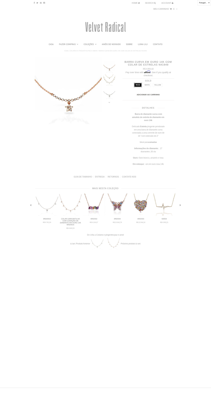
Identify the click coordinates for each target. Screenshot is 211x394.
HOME (135, 3)
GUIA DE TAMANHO (83, 177)
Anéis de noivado (111, 44)
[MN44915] (47, 215)
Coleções (89, 44)
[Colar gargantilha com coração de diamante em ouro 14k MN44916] (70, 215)
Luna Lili (143, 44)
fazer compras (67, 44)
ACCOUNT (166, 3)
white (147, 85)
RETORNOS (113, 177)
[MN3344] (117, 215)
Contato (157, 44)
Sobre (129, 44)
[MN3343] (141, 215)
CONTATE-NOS (129, 177)
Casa (51, 44)
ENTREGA (100, 177)
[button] (204, 3)
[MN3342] (94, 215)
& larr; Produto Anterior (80, 244)
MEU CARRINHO (163, 9)
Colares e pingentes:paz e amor (83, 50)
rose (138, 85)
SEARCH (149, 3)
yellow (157, 85)
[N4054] (164, 215)
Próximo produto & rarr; (131, 244)
